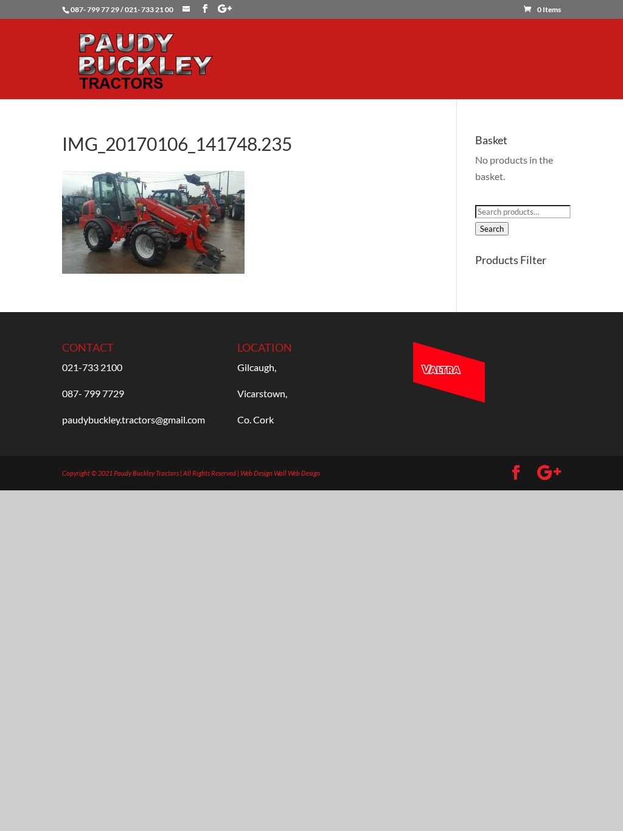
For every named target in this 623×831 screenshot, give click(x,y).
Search (492, 229)
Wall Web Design (297, 473)
